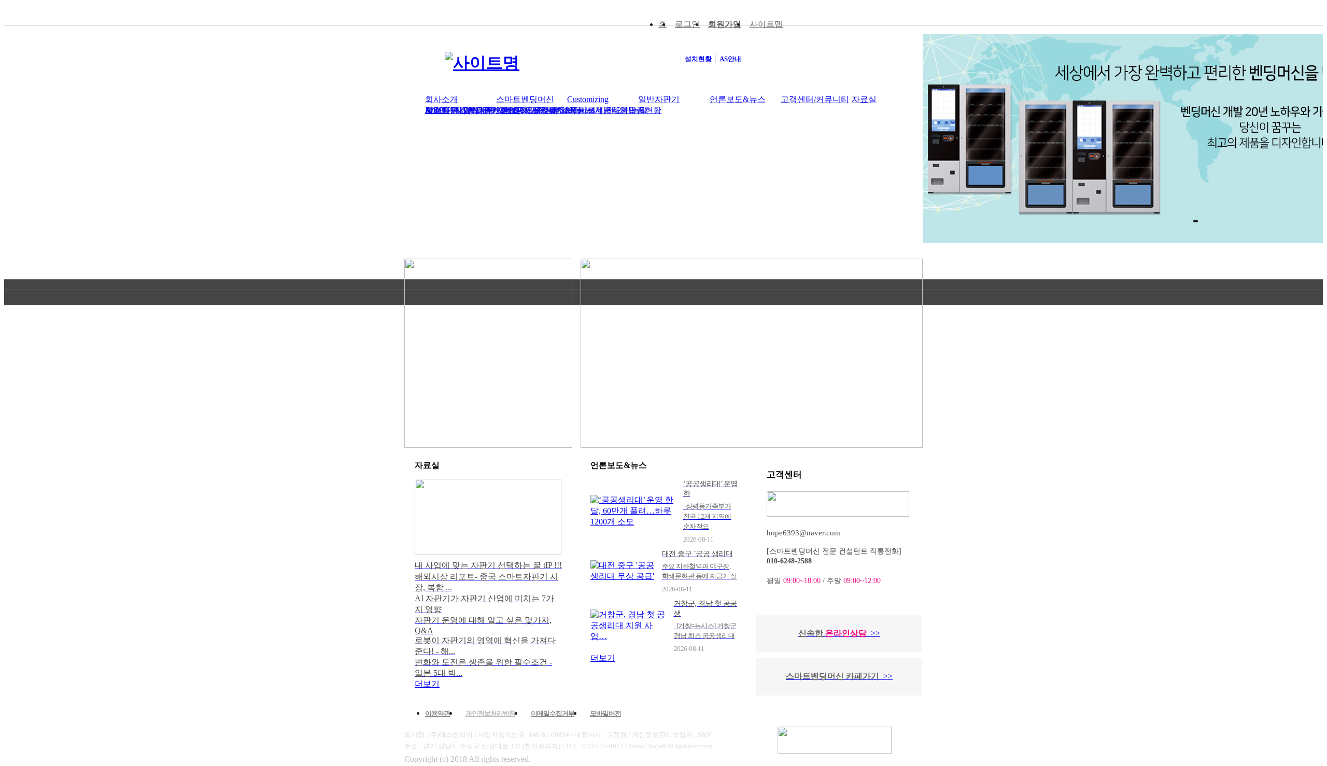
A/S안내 (440, 110)
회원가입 (724, 24)
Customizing (588, 99)
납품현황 (644, 110)
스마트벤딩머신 (525, 99)
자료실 (864, 99)
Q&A (505, 109)
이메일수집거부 (552, 713)
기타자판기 (624, 110)
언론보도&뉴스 (738, 99)
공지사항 (531, 110)
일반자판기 (659, 99)
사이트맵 (766, 24)
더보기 (427, 683)
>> (875, 633)
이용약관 (437, 713)
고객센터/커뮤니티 (815, 99)
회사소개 (441, 99)
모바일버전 (605, 713)
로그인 (687, 24)
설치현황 (564, 110)
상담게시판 (475, 110)
